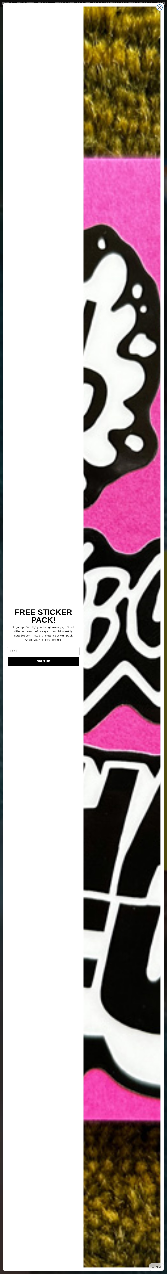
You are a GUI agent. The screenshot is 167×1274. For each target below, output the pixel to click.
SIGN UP (43, 661)
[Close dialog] (159, 7)
